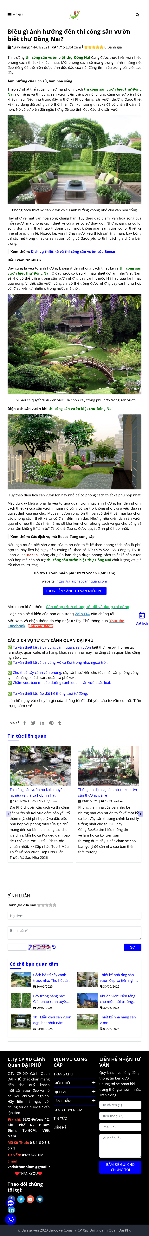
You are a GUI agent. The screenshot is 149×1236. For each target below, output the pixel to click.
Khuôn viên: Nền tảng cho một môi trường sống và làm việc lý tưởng (117, 999)
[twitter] (21, 1199)
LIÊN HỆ (60, 1127)
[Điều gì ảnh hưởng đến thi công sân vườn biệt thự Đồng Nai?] (74, 14)
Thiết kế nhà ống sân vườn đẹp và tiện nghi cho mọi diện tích (117, 977)
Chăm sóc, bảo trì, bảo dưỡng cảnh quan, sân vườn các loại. (62, 682)
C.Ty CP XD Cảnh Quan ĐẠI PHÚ (26, 1062)
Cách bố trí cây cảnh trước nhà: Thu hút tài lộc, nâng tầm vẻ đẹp (51, 977)
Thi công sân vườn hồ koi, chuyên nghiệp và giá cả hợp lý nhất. (37, 792)
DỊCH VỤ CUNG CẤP (70, 1062)
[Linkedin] (42, 723)
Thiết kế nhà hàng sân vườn (118, 1020)
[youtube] (30, 1199)
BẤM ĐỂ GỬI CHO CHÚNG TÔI (120, 1167)
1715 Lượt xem (68, 47)
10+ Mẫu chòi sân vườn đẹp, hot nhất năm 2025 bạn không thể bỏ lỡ (52, 1020)
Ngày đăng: (20, 47)
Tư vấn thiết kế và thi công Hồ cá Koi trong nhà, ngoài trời (60, 662)
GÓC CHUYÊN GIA (68, 1109)
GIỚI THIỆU (63, 1083)
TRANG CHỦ (63, 1074)
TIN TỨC (60, 1118)
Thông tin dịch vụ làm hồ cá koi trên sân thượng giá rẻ (107, 792)
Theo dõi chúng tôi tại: (25, 1187)
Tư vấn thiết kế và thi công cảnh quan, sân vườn (52, 647)
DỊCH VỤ (60, 1092)
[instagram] (40, 1199)
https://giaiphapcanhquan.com (81, 581)
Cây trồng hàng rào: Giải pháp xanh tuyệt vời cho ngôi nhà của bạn (50, 999)
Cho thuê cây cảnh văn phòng (37, 672)
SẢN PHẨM (62, 1101)
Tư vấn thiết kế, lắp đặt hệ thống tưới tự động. (50, 693)
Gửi (133, 947)
